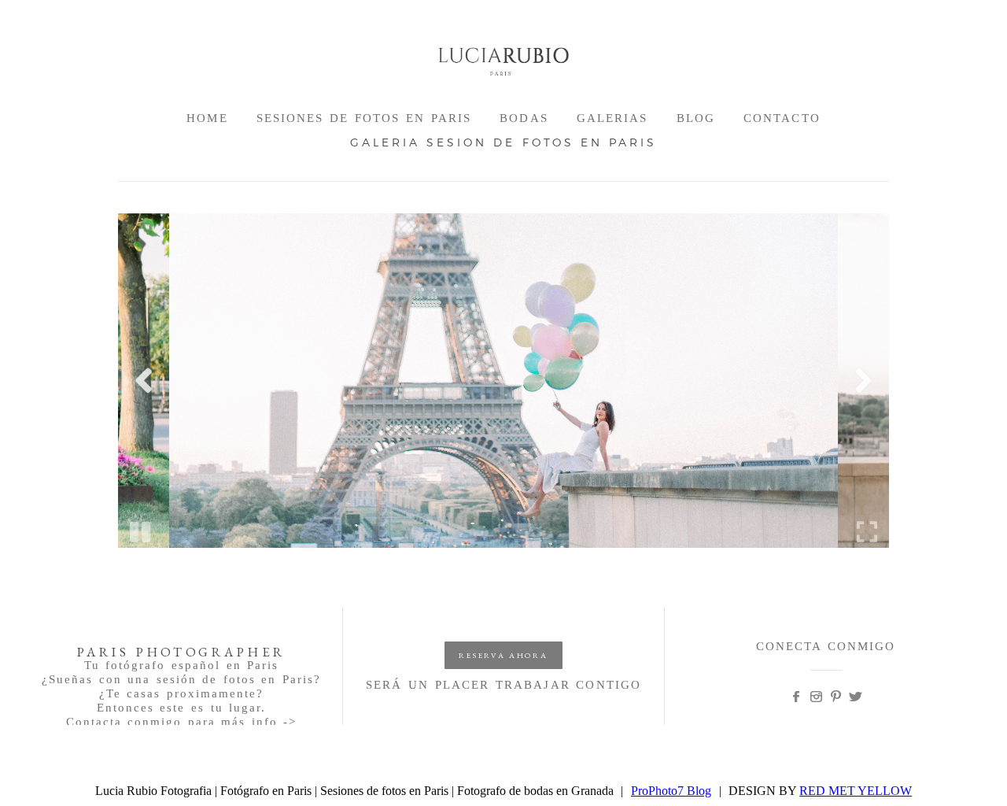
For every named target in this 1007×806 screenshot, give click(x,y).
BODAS (524, 118)
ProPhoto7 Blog (671, 790)
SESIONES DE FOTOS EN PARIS (364, 118)
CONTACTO (782, 118)
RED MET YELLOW (855, 790)
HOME (206, 118)
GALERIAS (612, 118)
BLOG (696, 118)
